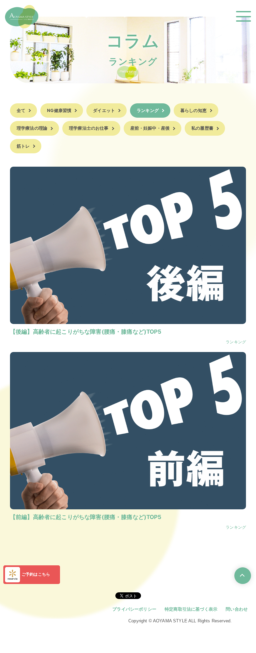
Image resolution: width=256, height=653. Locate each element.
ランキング (148, 110)
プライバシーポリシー (134, 609)
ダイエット (104, 110)
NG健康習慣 (59, 110)
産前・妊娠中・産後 (150, 128)
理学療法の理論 (32, 128)
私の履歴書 (202, 128)
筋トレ (23, 146)
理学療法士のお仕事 (88, 128)
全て (21, 110)
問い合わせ (237, 609)
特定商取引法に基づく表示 (191, 609)
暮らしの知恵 (193, 110)
